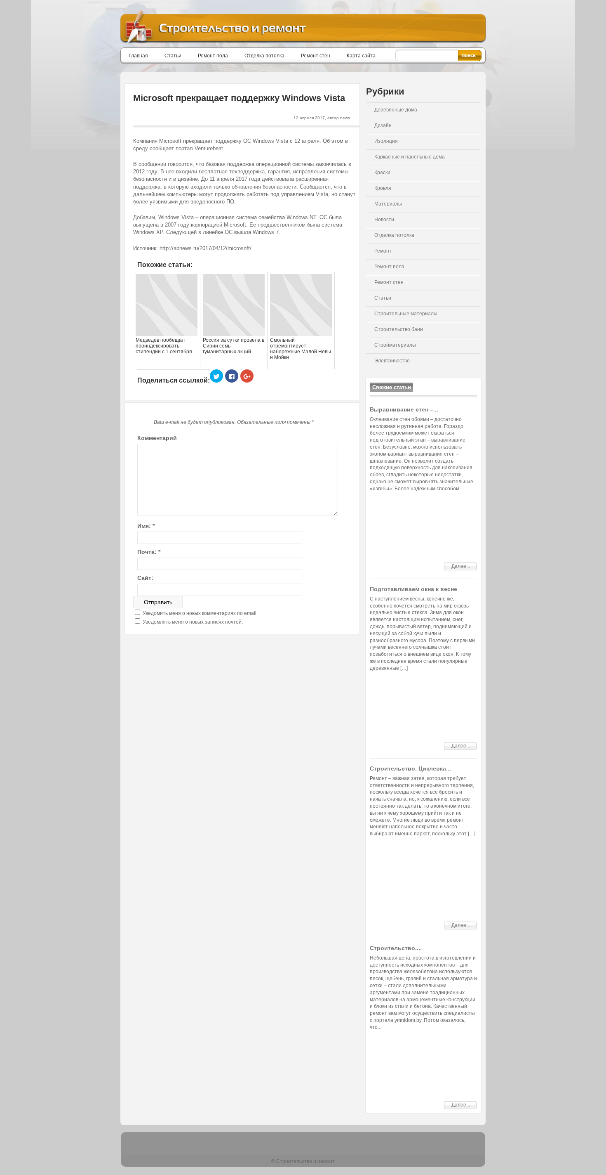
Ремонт (383, 251)
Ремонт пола (213, 56)
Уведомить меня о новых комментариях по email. (200, 613)
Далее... (460, 566)
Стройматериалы (395, 345)
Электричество (392, 361)
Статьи (172, 56)
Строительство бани (398, 329)
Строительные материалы (405, 314)
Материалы (388, 204)
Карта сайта (361, 56)
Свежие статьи (391, 387)
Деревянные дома (395, 110)
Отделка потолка (264, 56)
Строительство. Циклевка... (410, 768)
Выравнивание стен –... (404, 409)
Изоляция (386, 141)
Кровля (382, 188)
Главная (138, 56)
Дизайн (383, 125)
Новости (384, 219)
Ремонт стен (315, 56)
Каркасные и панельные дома (409, 157)
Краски (382, 172)
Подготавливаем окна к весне (413, 589)
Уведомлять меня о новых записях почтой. (193, 622)
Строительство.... (396, 948)
